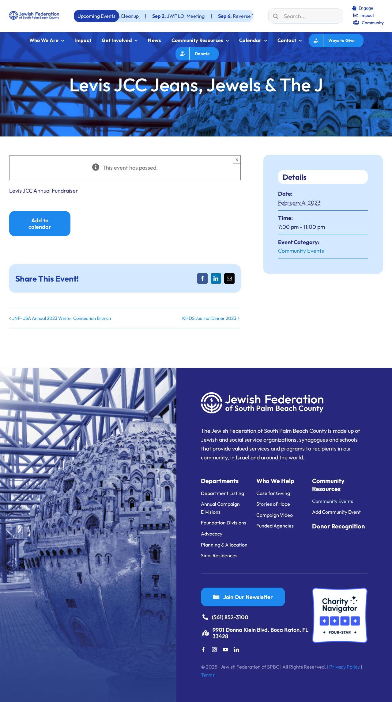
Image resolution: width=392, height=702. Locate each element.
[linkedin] (236, 649)
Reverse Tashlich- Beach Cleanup (226, 16)
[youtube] (225, 649)
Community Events (301, 250)
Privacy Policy (344, 667)
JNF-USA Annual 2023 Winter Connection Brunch (61, 318)
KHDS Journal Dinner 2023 (209, 318)
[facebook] (203, 649)
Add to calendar (39, 223)
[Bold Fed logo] (34, 13)
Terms (208, 675)
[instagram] (214, 649)
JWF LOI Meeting (143, 16)
